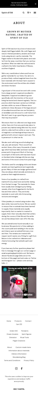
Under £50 (14, 331)
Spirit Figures (26, 334)
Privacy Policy (29, 360)
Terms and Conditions (12, 360)
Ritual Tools (24, 337)
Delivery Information (19, 354)
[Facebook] (22, 368)
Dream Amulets (12, 334)
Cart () (19, 324)
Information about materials (19, 350)
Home (9, 321)
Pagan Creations (19, 341)
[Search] (23, 12)
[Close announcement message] (35, 4)
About (9, 347)
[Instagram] (16, 368)
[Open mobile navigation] (34, 13)
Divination (13, 337)
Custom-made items (23, 347)
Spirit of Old (7, 12)
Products (18, 321)
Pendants (24, 331)
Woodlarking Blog (19, 357)
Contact (28, 321)
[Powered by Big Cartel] (19, 389)
